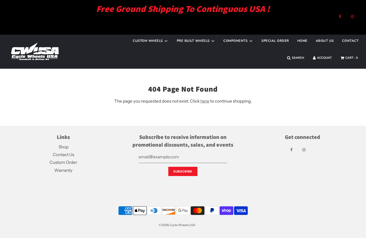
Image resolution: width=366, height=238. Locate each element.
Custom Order (63, 162)
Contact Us (63, 154)
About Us (325, 41)
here (204, 101)
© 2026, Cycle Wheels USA (177, 225)
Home (302, 41)
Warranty (63, 170)
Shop (63, 146)
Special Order (275, 41)
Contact (350, 41)
